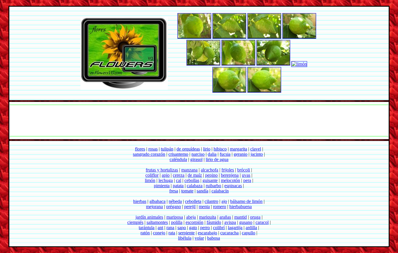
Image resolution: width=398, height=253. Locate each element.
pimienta (162, 185)
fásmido (214, 222)
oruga (255, 217)
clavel (255, 148)
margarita (238, 148)
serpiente (186, 232)
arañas (225, 217)
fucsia (225, 154)
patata (178, 185)
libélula (184, 238)
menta (204, 206)
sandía (202, 190)
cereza (178, 175)
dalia (212, 154)
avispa (230, 222)
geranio (240, 154)
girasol (196, 159)
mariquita (207, 217)
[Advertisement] (199, 120)
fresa (173, 190)
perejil (190, 206)
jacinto (257, 154)
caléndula (178, 159)
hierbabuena (240, 206)
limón (150, 180)
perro (205, 227)
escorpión (194, 222)
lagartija (235, 227)
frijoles (227, 169)
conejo (159, 232)
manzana (189, 169)
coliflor (152, 175)
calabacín (220, 190)
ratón (145, 232)
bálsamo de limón (246, 201)
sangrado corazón (149, 154)
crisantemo (178, 154)
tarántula (146, 227)
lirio (206, 148)
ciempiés (135, 222)
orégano (173, 206)
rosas (153, 148)
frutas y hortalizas (162, 169)
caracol (262, 222)
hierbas (139, 201)
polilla (176, 222)
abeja (191, 217)
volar (199, 238)
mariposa (174, 217)
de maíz (195, 175)
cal (178, 180)
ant (160, 227)
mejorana (154, 206)
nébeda (175, 201)
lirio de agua (217, 159)
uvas (246, 175)
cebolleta (193, 201)
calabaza (194, 185)
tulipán (167, 148)
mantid (240, 217)
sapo (181, 227)
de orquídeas (188, 148)
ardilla (251, 227)
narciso (198, 154)
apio (166, 175)
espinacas (233, 185)
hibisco (220, 148)
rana (170, 227)
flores (140, 148)
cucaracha (229, 232)
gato (193, 227)
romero (219, 206)
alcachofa (209, 169)
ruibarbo (213, 185)
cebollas (191, 180)
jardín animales (149, 217)
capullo (248, 232)
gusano (245, 222)
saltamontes (157, 222)
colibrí (219, 227)
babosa (213, 238)
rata (171, 232)
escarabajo (207, 232)
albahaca (157, 201)
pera (247, 180)
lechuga (166, 180)
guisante (210, 180)
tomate (187, 190)
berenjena (230, 175)
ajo (224, 201)
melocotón (230, 180)
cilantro (211, 201)
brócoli (243, 169)
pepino (211, 175)
